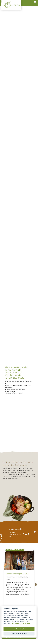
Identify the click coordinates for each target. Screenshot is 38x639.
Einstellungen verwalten (21, 623)
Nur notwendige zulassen (19, 633)
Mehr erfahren (9, 488)
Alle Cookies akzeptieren (19, 629)
